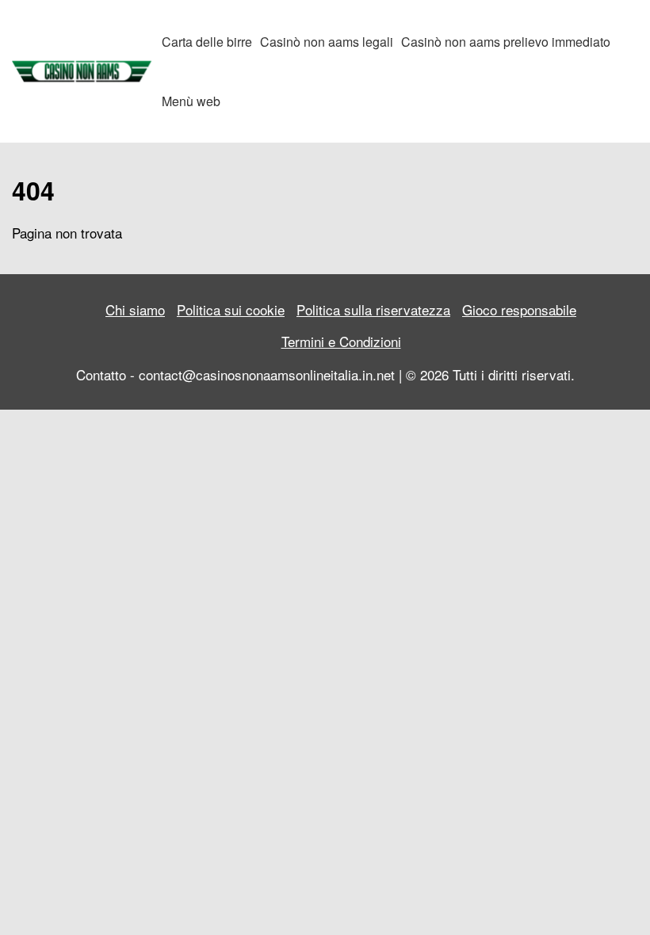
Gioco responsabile (519, 309)
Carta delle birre (207, 41)
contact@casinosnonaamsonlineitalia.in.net (267, 374)
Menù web (191, 101)
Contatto (101, 374)
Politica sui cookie (231, 309)
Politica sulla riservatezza (373, 309)
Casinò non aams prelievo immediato (505, 41)
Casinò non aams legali (326, 41)
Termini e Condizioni (341, 341)
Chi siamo (135, 309)
